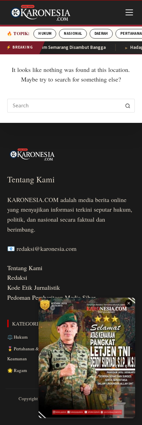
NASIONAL (73, 33)
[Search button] (128, 106)
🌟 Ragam (17, 370)
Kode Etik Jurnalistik (33, 287)
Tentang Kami (24, 268)
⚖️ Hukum (17, 337)
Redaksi (17, 277)
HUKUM (44, 33)
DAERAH (101, 33)
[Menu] (129, 12)
